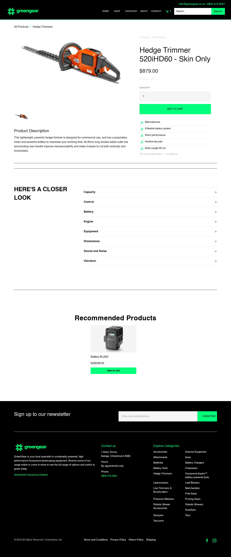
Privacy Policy (118, 540)
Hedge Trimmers (43, 27)
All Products (21, 27)
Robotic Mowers (194, 504)
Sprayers (158, 515)
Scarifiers (190, 510)
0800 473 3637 (216, 4)
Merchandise (192, 488)
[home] (23, 11)
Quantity (145, 88)
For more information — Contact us (158, 154)
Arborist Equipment (195, 452)
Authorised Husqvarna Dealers (31, 475)
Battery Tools (160, 468)
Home (105, 11)
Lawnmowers (160, 483)
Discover (131, 11)
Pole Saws (191, 493)
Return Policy (136, 540)
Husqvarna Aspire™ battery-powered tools (197, 475)
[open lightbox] (73, 69)
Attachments (160, 457)
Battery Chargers (194, 462)
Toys (187, 515)
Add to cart (113, 371)
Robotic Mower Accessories (161, 506)
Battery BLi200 (99, 357)
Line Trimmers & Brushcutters (162, 490)
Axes (188, 457)
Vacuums (158, 521)
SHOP (117, 11)
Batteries (158, 462)
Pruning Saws (193, 499)
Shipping (151, 540)
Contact (156, 11)
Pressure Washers (163, 499)
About (144, 11)
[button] (117, 11)
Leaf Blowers (192, 483)
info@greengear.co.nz (192, 4)
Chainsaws (191, 468)
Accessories (160, 452)
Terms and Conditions (96, 540)
